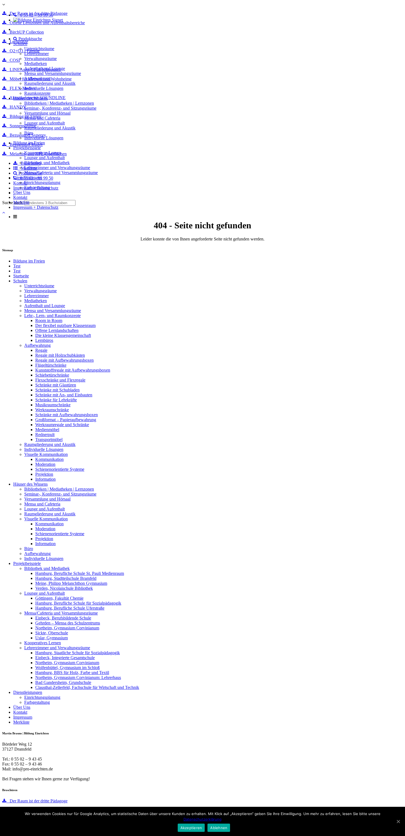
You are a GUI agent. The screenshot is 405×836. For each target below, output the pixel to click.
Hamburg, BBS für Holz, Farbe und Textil (72, 672)
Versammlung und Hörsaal (47, 113)
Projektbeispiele (27, 147)
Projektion (44, 474)
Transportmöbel (49, 439)
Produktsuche (29, 38)
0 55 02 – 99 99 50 (35, 15)
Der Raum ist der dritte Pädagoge (37, 801)
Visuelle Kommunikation (46, 454)
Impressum (22, 717)
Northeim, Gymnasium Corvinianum (67, 628)
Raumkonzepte (37, 93)
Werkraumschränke (52, 409)
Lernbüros (44, 340)
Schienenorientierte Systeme (59, 469)
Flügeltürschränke (50, 365)
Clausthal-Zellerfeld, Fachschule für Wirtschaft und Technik (87, 687)
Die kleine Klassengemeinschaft (63, 335)
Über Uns (21, 192)
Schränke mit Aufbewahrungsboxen (66, 414)
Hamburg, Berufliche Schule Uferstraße (69, 608)
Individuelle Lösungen (43, 88)
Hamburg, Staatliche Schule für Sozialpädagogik (77, 652)
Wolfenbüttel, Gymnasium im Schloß (67, 667)
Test (16, 266)
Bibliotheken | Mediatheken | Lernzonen (59, 103)
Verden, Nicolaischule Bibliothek (64, 588)
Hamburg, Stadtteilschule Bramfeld (65, 578)
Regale (41, 350)
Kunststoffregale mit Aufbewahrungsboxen (72, 370)
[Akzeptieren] (398, 821)
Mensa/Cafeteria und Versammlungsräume (61, 172)
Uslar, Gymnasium (51, 637)
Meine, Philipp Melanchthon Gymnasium (71, 583)
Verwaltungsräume (40, 58)
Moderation (45, 464)
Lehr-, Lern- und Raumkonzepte (52, 315)
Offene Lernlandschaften (57, 330)
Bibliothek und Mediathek (47, 162)
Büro (28, 133)
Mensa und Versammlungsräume (52, 73)
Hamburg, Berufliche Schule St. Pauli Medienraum (79, 573)
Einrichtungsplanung (42, 182)
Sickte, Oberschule (51, 633)
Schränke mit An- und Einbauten (63, 395)
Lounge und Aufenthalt (44, 123)
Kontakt (20, 197)
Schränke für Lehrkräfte (56, 399)
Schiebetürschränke (52, 375)
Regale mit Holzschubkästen (60, 355)
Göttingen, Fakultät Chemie (59, 598)
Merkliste (21, 202)
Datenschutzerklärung (202, 819)
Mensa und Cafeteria (42, 118)
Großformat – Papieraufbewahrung (65, 419)
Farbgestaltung (37, 187)
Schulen (20, 43)
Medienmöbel (47, 429)
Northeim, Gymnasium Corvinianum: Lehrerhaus (78, 677)
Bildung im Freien (29, 142)
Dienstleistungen (27, 177)
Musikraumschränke (53, 404)
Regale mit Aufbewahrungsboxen (64, 360)
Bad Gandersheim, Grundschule (63, 682)
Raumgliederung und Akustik (49, 83)
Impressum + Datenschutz (35, 207)
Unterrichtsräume (39, 48)
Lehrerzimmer (36, 53)
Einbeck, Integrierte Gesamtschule (65, 657)
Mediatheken (35, 63)
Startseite (21, 276)
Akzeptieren (191, 828)
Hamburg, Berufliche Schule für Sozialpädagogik (78, 603)
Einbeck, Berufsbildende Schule (63, 618)
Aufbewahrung (37, 78)
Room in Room (48, 320)
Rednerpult (45, 434)
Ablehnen (218, 828)
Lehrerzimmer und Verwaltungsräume (57, 167)
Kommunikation (49, 459)
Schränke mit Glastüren (55, 385)
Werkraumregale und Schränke (62, 424)
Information (45, 479)
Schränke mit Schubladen (57, 390)
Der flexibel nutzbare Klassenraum (65, 325)
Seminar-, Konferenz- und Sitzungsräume (60, 108)
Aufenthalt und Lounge (44, 68)
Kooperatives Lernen (42, 152)
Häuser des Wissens (30, 98)
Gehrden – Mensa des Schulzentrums (67, 623)
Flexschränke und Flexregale (60, 380)
